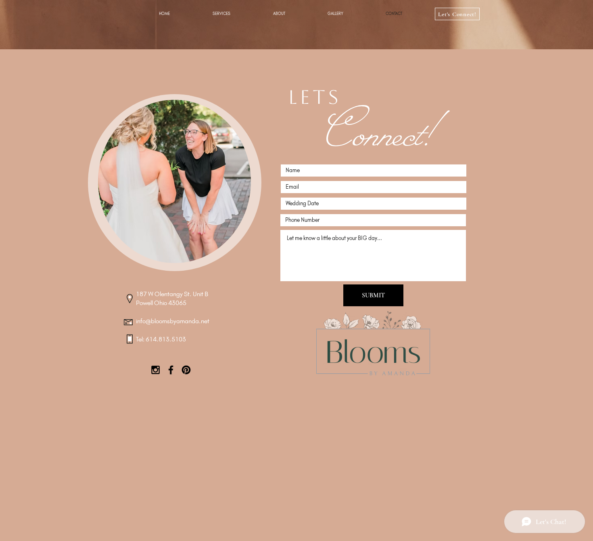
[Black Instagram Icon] (155, 370)
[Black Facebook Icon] (171, 370)
